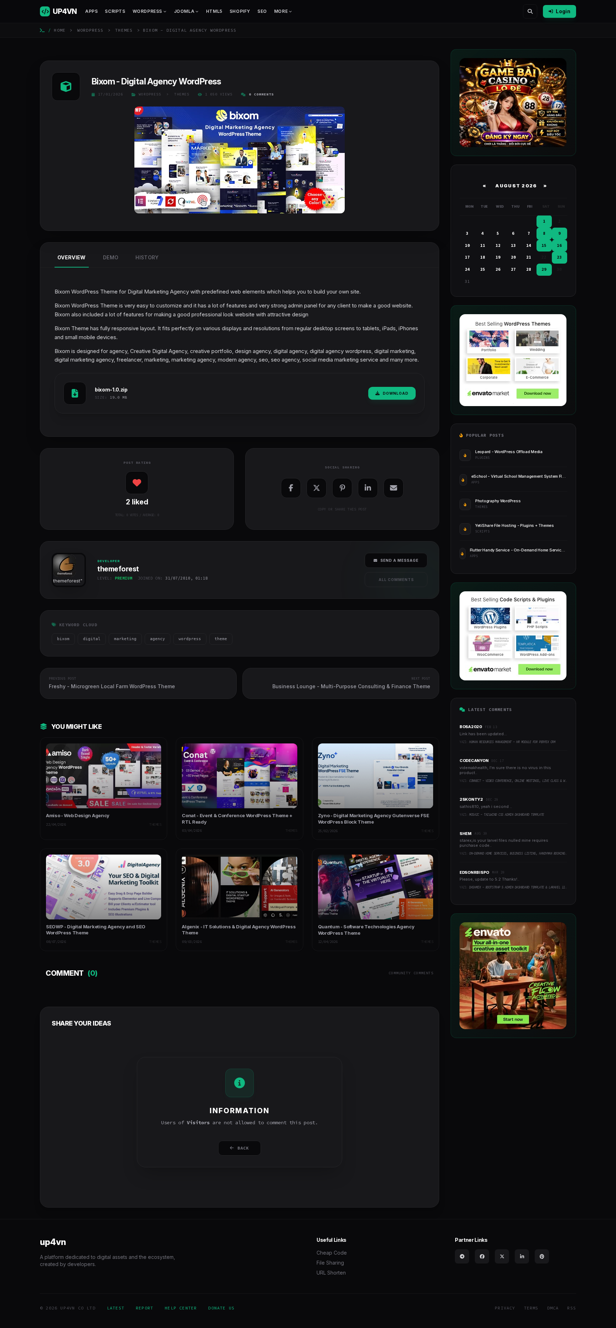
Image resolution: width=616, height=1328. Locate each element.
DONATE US (221, 1308)
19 (498, 257)
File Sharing (330, 1263)
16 (559, 245)
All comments (396, 579)
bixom (63, 639)
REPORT (144, 1308)
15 (543, 245)
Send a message (399, 560)
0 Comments (261, 94)
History (147, 257)
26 (498, 269)
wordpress (190, 639)
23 (559, 257)
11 (482, 245)
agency (157, 639)
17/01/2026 (110, 94)
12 (498, 245)
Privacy (505, 1308)
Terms (531, 1308)
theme (221, 639)
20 (513, 257)
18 (482, 257)
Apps (91, 11)
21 (528, 257)
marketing (125, 639)
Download (396, 393)
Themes (124, 30)
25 (482, 269)
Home (60, 30)
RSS (571, 1308)
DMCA (553, 1308)
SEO (262, 11)
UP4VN (65, 11)
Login (563, 11)
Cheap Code (332, 1253)
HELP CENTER (181, 1308)
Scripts (115, 11)
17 (467, 257)
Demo (110, 257)
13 (513, 245)
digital (92, 639)
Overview (71, 257)
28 (528, 269)
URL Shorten (331, 1273)
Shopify (240, 11)
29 (543, 269)
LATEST (115, 1308)
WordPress (90, 30)
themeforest (66, 580)
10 (467, 245)
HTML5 (214, 11)
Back (243, 1148)
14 (528, 245)
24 (467, 269)
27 (513, 269)
